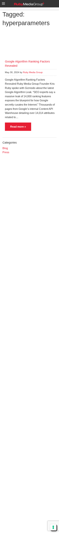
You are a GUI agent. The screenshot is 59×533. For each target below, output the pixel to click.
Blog (5, 148)
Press (5, 152)
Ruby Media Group (33, 72)
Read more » (18, 126)
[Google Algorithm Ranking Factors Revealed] (29, 43)
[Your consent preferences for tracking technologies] (53, 527)
